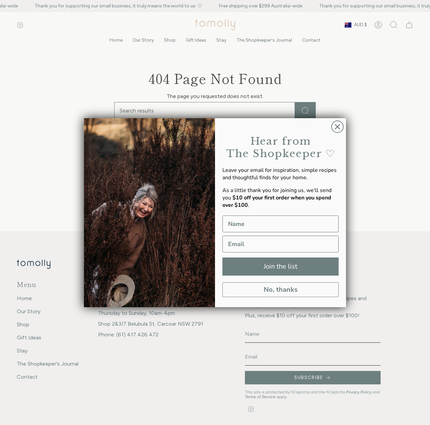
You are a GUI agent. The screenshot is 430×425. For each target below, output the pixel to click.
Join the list (280, 266)
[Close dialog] (337, 127)
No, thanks (281, 289)
